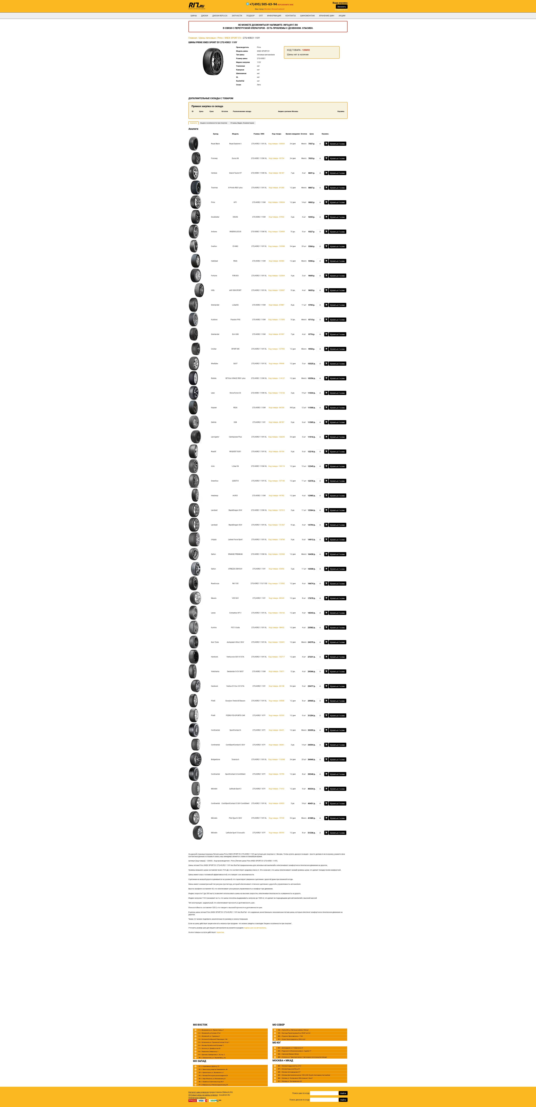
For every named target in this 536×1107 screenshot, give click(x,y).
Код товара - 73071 (276, 671)
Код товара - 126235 (276, 437)
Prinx (220, 38)
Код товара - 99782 (276, 496)
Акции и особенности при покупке (213, 123)
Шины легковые (207, 38)
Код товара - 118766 (276, 540)
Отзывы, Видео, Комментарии (242, 123)
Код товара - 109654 (276, 202)
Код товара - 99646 (276, 364)
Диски (204, 16)
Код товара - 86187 (276, 173)
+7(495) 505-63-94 (263, 4)
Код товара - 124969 (276, 232)
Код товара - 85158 (276, 686)
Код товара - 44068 (276, 701)
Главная (192, 38)
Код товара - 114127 (276, 378)
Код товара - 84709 (276, 408)
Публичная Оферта (197, 1098)
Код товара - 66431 (276, 730)
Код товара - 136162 (276, 613)
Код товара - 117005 (276, 320)
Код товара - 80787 (276, 422)
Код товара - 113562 (276, 583)
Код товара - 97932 (276, 217)
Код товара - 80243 (276, 598)
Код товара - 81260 (276, 188)
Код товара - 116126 (276, 393)
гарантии (220, 932)
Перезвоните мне (285, 5)
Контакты (290, 16)
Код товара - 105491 (276, 642)
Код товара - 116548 (276, 759)
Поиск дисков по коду (299, 1100)
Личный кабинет (278, 9)
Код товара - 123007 (276, 290)
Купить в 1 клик (337, 144)
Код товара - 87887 (276, 305)
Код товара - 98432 (276, 627)
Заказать (341, 7)
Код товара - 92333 (276, 715)
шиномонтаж (307, 16)
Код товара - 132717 (276, 657)
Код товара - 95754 (276, 158)
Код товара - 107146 (276, 481)
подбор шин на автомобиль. (255, 928)
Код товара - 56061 (276, 745)
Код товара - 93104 (276, 452)
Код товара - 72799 (276, 774)
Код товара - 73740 (276, 818)
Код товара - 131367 (276, 525)
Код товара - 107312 (276, 510)
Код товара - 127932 (276, 349)
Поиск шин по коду (301, 1093)
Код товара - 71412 (276, 789)
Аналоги (193, 123)
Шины (194, 16)
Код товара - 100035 (276, 144)
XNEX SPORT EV (233, 38)
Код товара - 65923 (276, 803)
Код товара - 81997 (276, 334)
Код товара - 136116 (276, 466)
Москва (267, 9)
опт (261, 16)
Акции (342, 16)
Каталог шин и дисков (198, 1092)
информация (274, 16)
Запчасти (237, 16)
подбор (250, 16)
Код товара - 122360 (276, 554)
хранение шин (326, 16)
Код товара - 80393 (276, 833)
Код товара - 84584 (276, 261)
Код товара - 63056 (276, 569)
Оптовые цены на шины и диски (203, 1095)
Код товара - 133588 (276, 246)
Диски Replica (219, 16)
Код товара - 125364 (276, 276)
